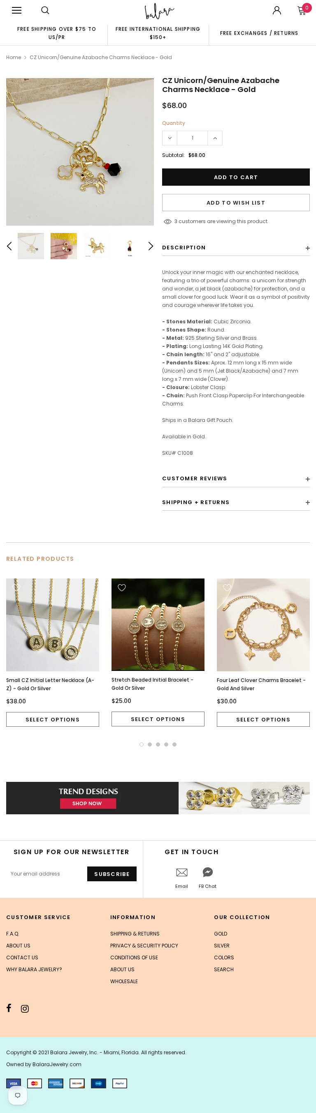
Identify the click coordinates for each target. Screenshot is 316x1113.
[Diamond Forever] (158, 798)
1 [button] (141, 744)
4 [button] (166, 744)
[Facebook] (9, 1008)
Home (13, 57)
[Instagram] (25, 1008)
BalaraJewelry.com (57, 1064)
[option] (56, 33)
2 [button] (150, 744)
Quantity (173, 123)
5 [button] (174, 744)
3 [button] (158, 744)
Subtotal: (173, 155)
